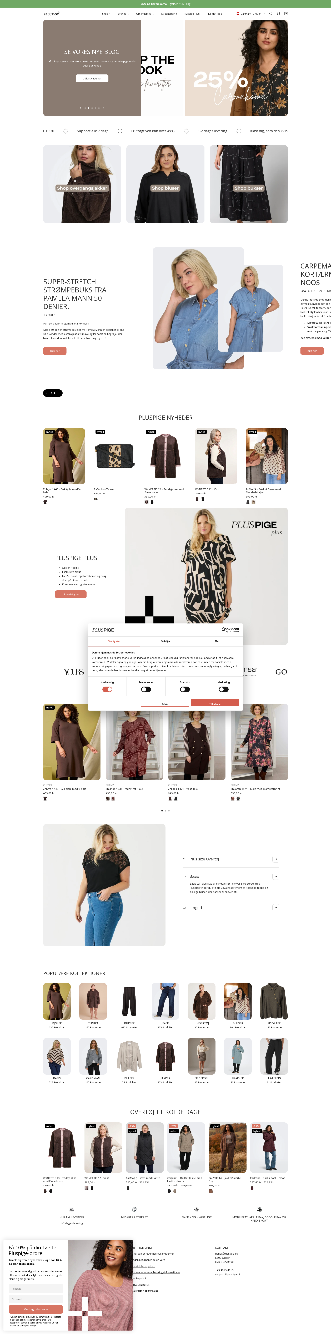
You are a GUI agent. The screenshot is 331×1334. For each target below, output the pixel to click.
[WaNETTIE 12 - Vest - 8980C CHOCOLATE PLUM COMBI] (197, 499)
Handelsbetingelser (143, 1266)
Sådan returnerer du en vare (148, 1259)
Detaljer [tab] (165, 641)
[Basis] (57, 1056)
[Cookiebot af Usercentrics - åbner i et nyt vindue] (224, 629)
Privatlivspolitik (140, 1284)
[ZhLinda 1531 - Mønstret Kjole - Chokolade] (108, 799)
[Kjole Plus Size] (57, 1001)
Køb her (53, 344)
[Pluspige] (51, 13)
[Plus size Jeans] (165, 1001)
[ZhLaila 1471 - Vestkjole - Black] (176, 799)
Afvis (165, 704)
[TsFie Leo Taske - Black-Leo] (96, 499)
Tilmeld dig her (71, 594)
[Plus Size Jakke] (165, 1056)
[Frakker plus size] (238, 1056)
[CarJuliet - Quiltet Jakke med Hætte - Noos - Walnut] (175, 1191)
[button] (286, 13)
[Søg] (271, 13)
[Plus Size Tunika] (93, 1001)
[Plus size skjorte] (274, 1001)
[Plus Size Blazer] (129, 1056)
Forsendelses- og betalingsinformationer (156, 1272)
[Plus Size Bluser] (238, 1001)
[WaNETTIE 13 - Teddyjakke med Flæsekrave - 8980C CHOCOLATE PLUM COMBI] (146, 502)
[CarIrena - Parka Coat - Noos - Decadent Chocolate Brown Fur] (252, 1188)
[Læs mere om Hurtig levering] (72, 1209)
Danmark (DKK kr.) (251, 13)
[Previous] (80, 108)
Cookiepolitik (139, 1278)
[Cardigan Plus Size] (93, 1056)
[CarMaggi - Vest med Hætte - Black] (128, 1188)
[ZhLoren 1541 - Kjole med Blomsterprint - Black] (233, 799)
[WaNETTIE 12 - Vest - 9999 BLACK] (203, 499)
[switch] (146, 689)
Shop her (92, 76)
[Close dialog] (129, 1243)
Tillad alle (214, 704)
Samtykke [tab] (114, 641)
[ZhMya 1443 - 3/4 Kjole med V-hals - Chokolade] (45, 502)
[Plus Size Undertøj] (201, 1001)
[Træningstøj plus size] (274, 1056)
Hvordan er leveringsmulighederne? (153, 1253)
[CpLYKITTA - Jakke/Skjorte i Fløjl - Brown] (211, 1191)
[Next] (103, 108)
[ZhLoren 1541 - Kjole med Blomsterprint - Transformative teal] (238, 799)
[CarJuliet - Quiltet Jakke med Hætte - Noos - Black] (169, 1191)
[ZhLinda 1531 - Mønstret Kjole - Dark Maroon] (113, 799)
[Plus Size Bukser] (129, 1001)
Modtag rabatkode (36, 1309)
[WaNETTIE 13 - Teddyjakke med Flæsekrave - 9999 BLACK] (152, 502)
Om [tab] (217, 641)
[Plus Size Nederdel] (201, 1056)
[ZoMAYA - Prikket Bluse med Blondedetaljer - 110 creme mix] (253, 502)
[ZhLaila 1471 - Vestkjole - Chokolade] (170, 799)
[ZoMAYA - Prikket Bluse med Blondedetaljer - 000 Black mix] (248, 502)
